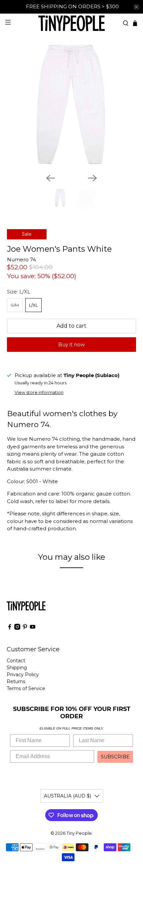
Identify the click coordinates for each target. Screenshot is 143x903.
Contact (16, 661)
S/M (15, 305)
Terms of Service (26, 688)
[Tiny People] (71, 23)
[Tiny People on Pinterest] (25, 628)
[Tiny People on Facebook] (10, 628)
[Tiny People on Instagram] (17, 628)
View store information (39, 392)
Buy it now (71, 344)
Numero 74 (21, 259)
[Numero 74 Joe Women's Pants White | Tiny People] (71, 103)
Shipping (17, 668)
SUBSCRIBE (115, 757)
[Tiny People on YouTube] (33, 628)
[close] (136, 7)
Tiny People (79, 833)
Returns (16, 681)
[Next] (92, 178)
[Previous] (51, 178)
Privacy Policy (23, 674)
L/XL (33, 305)
